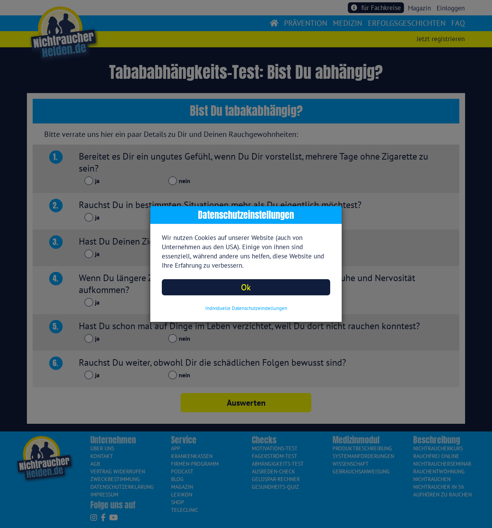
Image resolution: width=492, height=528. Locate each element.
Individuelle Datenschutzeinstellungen (246, 308)
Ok (246, 287)
